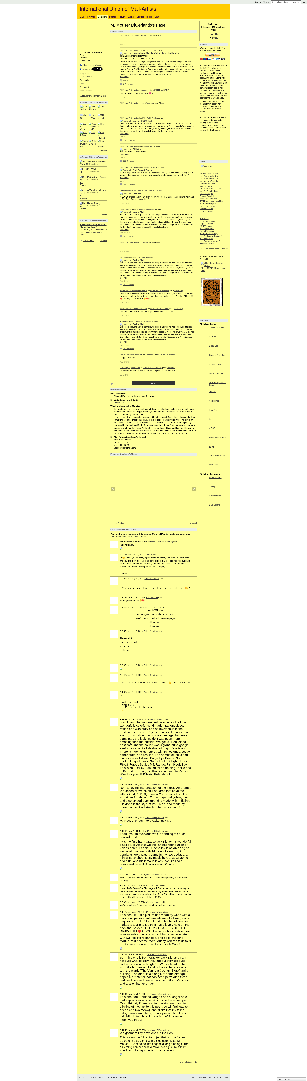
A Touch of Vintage (96, 190)
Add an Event (88, 241)
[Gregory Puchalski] (204, 361)
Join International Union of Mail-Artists (128, 536)
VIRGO (212, 428)
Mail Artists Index (207, 229)
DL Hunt (212, 337)
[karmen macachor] (204, 461)
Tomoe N (148, 555)
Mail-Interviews (206, 238)
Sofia (211, 419)
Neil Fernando (215, 401)
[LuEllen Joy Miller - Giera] (204, 388)
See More (124, 77)
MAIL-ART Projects (208, 204)
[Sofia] (204, 425)
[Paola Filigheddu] (101, 135)
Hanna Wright (152, 598)
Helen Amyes (125, 368)
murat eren (214, 465)
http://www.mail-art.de (209, 176)
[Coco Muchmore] (84, 143)
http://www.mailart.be (209, 179)
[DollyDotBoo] (93, 143)
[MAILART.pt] (101, 118)
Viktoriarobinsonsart (218, 437)
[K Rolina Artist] (204, 370)
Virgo (211, 447)
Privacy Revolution (208, 196)
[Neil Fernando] (204, 407)
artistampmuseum (207, 221)
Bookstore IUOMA (207, 184)
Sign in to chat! (284, 1079)
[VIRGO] (204, 434)
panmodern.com (207, 211)
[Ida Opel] (84, 118)
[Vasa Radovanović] (93, 126)
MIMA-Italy (204, 218)
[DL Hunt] (204, 342)
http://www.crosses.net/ (210, 241)
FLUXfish (91, 169)
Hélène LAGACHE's (151, 167)
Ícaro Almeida (147, 103)
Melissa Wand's (149, 146)
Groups (83, 84)
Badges (192, 1077)
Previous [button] (113, 489)
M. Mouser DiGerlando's (148, 190)
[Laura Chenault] (204, 379)
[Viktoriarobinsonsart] (204, 443)
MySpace (87, 69)
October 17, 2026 (87, 230)
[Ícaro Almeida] (93, 109)
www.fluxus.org (206, 186)
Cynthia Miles (215, 496)
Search (304, 2)
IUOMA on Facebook (209, 174)
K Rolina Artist (215, 364)
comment (146, 90)
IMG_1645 (137, 193)
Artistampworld (206, 209)
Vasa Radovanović (154, 875)
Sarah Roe (124, 321)
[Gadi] (101, 109)
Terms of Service (221, 1077)
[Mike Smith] (84, 109)
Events (83, 80)
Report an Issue (205, 1077)
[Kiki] (93, 135)
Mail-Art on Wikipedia (209, 181)
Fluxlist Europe (206, 194)
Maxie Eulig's (152, 50)
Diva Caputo (214, 505)
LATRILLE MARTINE (161, 90)
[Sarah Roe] (84, 135)
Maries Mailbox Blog (209, 233)
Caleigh (212, 487)
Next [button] (194, 489)
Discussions (85, 77)
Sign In (266, 2)
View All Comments (188, 1062)
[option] (153, 489)
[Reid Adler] (204, 416)
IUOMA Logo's (206, 226)
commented (131, 190)
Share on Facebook (92, 65)
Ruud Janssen (103, 1077)
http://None (119, 403)
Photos (83, 87)
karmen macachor (217, 456)
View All (103, 151)
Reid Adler (213, 410)
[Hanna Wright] (93, 118)
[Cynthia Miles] (204, 501)
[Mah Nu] (204, 397)
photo (161, 190)
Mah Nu (212, 392)
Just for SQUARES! (96, 161)
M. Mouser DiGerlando (141, 35)
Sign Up (257, 2)
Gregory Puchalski (217, 355)
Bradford (123, 190)
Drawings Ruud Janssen (210, 189)
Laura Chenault (216, 373)
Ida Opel (145, 242)
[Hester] (101, 126)
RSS (112, 384)
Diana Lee (213, 346)
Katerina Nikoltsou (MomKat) (131, 355)
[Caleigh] (204, 492)
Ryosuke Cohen (207, 243)
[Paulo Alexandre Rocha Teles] (101, 143)
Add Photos (119, 523)
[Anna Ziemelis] (204, 483)
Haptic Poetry (94, 203)
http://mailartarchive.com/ (210, 236)
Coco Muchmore (153, 885)
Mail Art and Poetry (96, 177)
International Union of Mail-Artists (118, 9)
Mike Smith (124, 35)
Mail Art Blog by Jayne (209, 191)
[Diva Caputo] (204, 511)
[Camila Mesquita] (204, 333)
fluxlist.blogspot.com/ (209, 199)
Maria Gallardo (125, 209)
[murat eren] (204, 470)
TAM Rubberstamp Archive (211, 201)
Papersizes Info (206, 224)
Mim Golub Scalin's (150, 118)
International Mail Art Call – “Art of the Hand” (155, 53)
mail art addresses (208, 206)
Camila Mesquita (216, 328)
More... (153, 383)
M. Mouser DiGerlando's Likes (93, 96)
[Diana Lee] (204, 352)
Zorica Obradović (152, 578)
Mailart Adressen (207, 231)
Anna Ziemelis (215, 478)
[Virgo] (204, 452)
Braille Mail (138, 212)
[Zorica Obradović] (84, 126)
